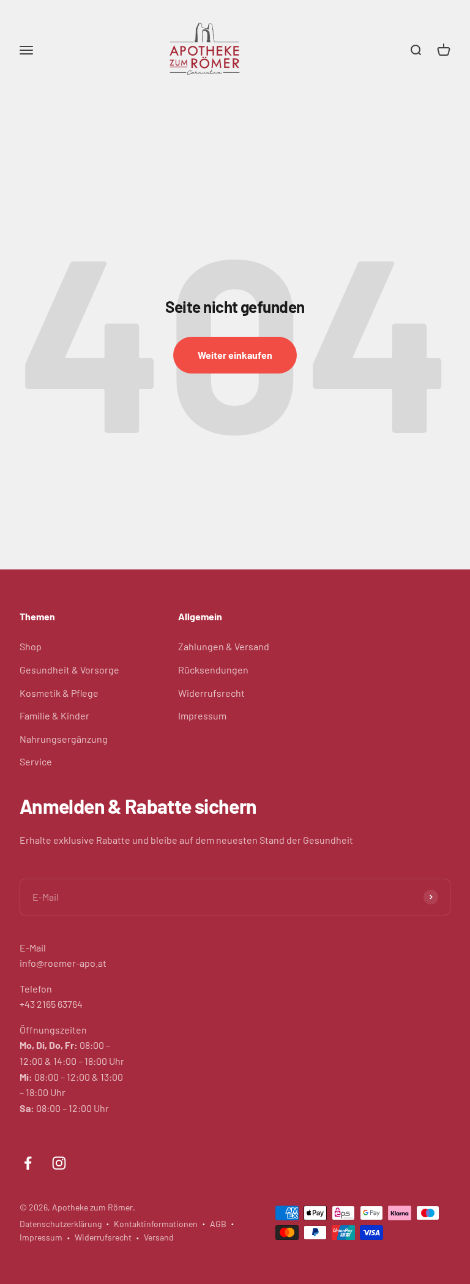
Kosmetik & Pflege (59, 693)
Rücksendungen (213, 669)
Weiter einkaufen (235, 355)
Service (36, 761)
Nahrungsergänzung (64, 739)
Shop (31, 646)
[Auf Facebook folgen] (28, 1163)
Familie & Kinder (54, 715)
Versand (159, 1237)
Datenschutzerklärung (61, 1223)
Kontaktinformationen (156, 1223)
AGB (218, 1223)
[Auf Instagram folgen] (59, 1163)
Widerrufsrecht (211, 693)
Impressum (202, 715)
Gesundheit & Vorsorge (69, 669)
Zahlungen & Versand (223, 646)
